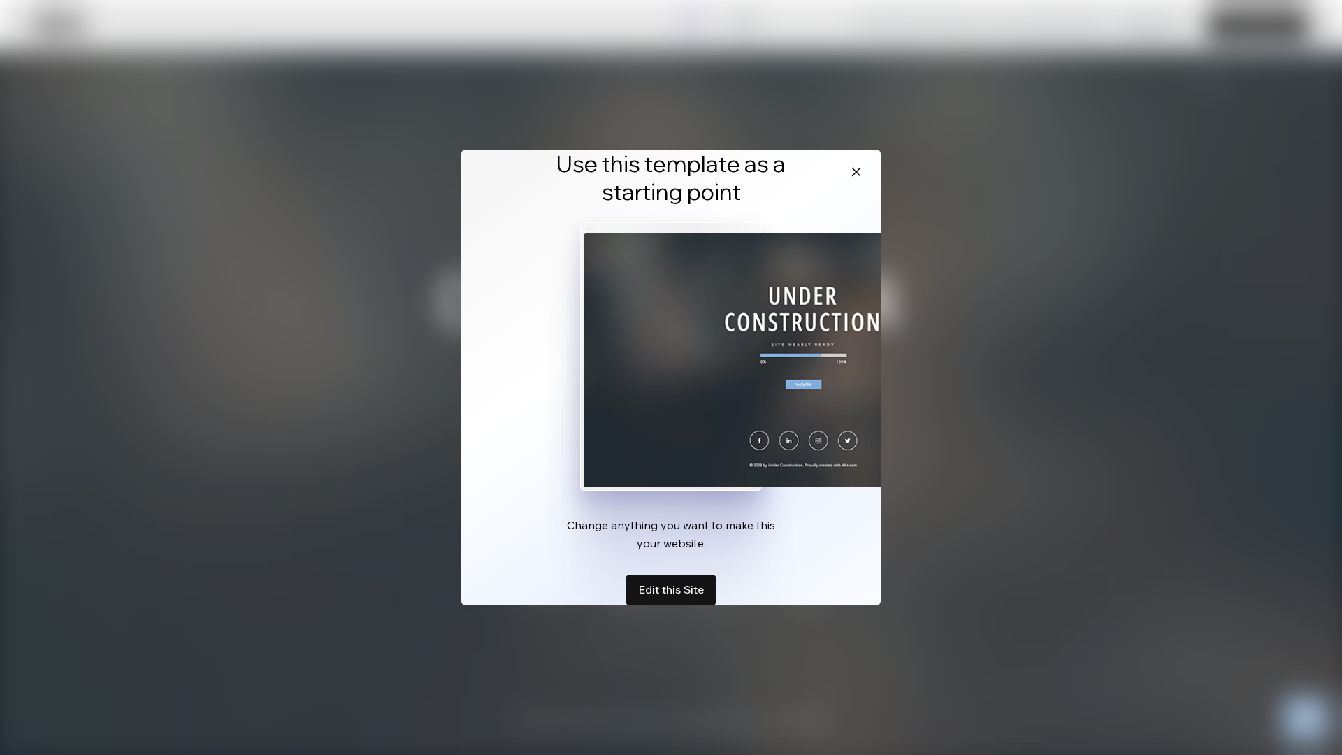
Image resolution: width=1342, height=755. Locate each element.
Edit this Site (671, 589)
